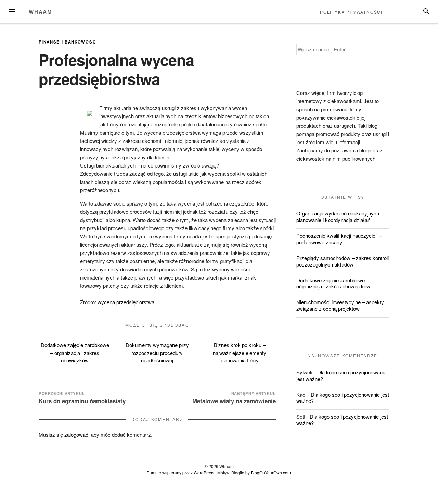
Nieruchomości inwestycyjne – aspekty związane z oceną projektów (340, 305)
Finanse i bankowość (67, 42)
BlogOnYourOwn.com (271, 472)
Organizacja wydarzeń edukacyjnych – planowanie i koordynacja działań (339, 216)
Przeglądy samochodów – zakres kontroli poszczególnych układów (342, 261)
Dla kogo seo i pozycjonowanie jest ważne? (341, 375)
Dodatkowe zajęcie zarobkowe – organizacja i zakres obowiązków (75, 352)
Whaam (40, 11)
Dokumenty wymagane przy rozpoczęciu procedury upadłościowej (157, 352)
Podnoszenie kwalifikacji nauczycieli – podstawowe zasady (339, 239)
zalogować (76, 434)
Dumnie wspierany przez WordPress (180, 472)
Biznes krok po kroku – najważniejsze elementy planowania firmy (239, 352)
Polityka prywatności (351, 12)
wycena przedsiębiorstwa (126, 302)
